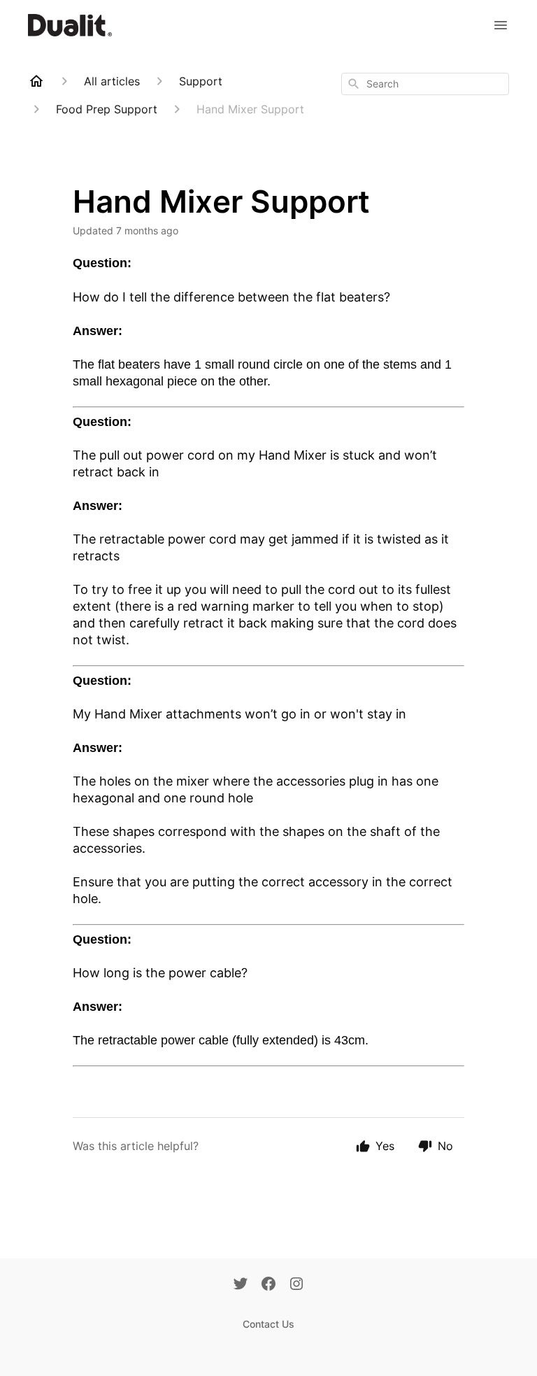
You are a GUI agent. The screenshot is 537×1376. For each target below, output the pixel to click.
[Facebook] (268, 1285)
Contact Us (268, 1324)
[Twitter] (240, 1285)
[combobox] (425, 84)
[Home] (36, 81)
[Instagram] (296, 1285)
